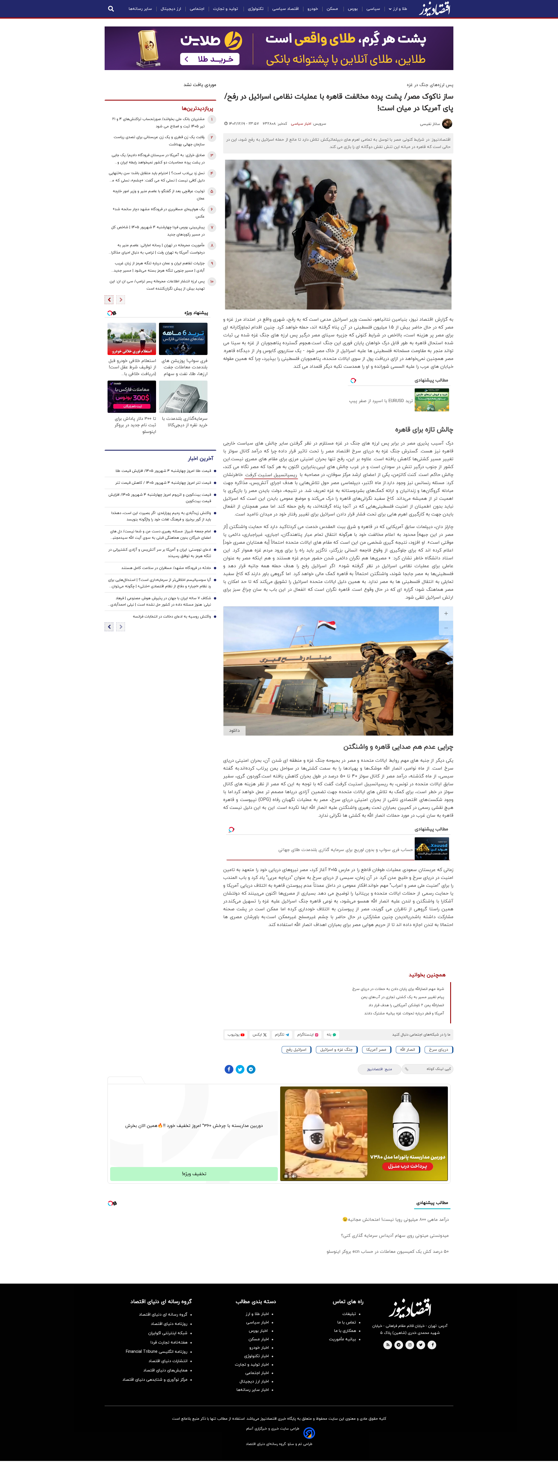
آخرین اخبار (200, 459)
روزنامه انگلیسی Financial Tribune (156, 1352)
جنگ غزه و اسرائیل (336, 1049)
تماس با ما (346, 1322)
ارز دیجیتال (171, 9)
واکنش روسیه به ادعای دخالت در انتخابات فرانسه (172, 617)
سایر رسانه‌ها (140, 9)
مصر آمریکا (376, 1049)
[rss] (388, 1345)
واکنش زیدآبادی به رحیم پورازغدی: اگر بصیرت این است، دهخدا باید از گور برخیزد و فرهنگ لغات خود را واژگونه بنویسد (161, 516)
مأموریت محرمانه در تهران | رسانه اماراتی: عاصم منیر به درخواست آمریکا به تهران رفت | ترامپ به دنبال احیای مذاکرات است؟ (156, 249)
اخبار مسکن (258, 1339)
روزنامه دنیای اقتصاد (169, 1324)
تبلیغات (349, 1314)
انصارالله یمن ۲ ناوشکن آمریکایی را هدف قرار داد (406, 1005)
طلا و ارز (400, 9)
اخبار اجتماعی (257, 1373)
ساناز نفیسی (430, 124)
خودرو (312, 9)
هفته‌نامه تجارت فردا (169, 1342)
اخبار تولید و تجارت (252, 1364)
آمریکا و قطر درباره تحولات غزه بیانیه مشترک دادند (404, 1013)
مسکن (333, 9)
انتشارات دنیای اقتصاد (168, 1361)
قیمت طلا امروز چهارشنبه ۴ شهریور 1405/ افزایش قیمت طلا (163, 471)
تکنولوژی (256, 9)
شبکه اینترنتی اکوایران (167, 1333)
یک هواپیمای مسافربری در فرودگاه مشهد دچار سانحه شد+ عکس (158, 213)
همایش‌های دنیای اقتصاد (165, 1370)
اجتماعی (197, 9)
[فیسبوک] (229, 1069)
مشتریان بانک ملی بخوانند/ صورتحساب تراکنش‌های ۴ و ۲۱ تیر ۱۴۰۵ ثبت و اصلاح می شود (158, 123)
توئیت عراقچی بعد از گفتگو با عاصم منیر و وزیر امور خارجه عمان (159, 195)
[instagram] (410, 1345)
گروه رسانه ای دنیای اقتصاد (163, 1314)
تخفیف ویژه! (194, 1174)
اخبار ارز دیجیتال (254, 1381)
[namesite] (434, 8)
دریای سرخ (438, 1049)
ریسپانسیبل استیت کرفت (271, 475)
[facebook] (433, 1345)
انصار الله (407, 1049)
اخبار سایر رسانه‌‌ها (253, 1390)
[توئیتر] (240, 1069)
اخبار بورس (259, 1331)
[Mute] (294, 1176)
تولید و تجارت (226, 9)
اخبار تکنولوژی (256, 1356)
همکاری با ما (345, 1331)
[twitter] (421, 1345)
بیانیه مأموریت (342, 1339)
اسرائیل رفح (296, 1049)
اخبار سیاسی (301, 123)
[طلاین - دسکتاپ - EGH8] (279, 48)
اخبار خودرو (259, 1347)
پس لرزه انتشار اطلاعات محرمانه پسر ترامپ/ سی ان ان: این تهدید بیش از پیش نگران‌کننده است (157, 285)
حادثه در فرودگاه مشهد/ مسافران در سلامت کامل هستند (166, 568)
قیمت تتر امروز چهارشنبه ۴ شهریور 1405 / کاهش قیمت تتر (163, 483)
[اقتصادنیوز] (409, 1308)
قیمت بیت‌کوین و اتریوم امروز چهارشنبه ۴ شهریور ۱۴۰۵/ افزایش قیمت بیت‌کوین (159, 498)
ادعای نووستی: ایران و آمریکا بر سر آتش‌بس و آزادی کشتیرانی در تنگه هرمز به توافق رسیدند (159, 553)
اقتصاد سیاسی (285, 9)
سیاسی (373, 9)
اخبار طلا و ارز (257, 1314)
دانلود (234, 730)
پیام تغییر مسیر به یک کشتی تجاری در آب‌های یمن (402, 997)
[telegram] (398, 1345)
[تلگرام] (251, 1069)
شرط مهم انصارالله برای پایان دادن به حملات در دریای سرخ (398, 989)
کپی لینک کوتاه (439, 1069)
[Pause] (285, 1176)
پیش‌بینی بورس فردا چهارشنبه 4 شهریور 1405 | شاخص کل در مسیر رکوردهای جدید (158, 231)
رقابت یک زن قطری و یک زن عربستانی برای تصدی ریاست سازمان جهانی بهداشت (159, 141)
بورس (353, 9)
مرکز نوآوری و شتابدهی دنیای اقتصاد (154, 1379)
